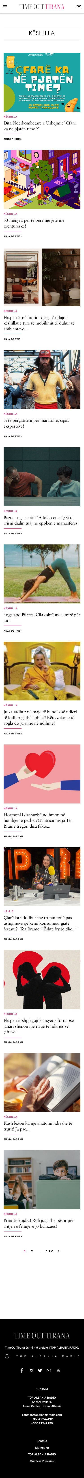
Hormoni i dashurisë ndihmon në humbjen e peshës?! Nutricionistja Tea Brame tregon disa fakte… (38, 820)
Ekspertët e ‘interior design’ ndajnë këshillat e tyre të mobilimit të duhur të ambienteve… (39, 323)
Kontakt (42, 1441)
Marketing (42, 1448)
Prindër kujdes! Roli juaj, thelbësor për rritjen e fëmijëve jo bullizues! (39, 1223)
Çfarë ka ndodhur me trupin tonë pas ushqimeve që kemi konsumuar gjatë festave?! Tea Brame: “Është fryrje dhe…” (41, 923)
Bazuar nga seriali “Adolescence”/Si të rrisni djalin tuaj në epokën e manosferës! (41, 521)
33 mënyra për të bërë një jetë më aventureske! (34, 223)
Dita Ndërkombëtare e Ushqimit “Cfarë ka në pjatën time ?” (40, 126)
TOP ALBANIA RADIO (42, 1454)
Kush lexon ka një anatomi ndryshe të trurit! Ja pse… (38, 1126)
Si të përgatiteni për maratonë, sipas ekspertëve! (36, 423)
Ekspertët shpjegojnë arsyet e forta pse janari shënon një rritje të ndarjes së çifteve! (39, 1026)
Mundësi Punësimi (42, 1461)
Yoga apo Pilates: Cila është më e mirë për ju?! (42, 618)
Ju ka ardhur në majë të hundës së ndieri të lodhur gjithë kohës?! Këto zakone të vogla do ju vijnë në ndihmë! (40, 717)
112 (49, 1251)
